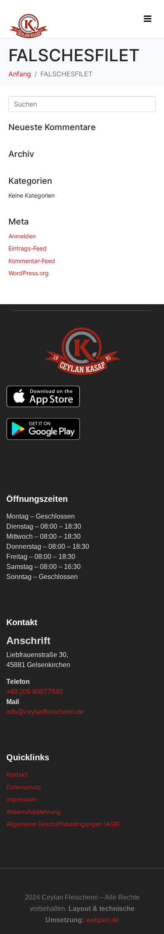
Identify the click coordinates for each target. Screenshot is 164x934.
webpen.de (102, 920)
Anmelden (22, 236)
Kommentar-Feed (31, 260)
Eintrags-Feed (27, 248)
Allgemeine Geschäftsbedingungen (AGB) (63, 823)
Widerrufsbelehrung (33, 811)
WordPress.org (28, 273)
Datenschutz (23, 787)
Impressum (21, 799)
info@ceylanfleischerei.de (45, 711)
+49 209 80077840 (34, 691)
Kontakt (16, 774)
